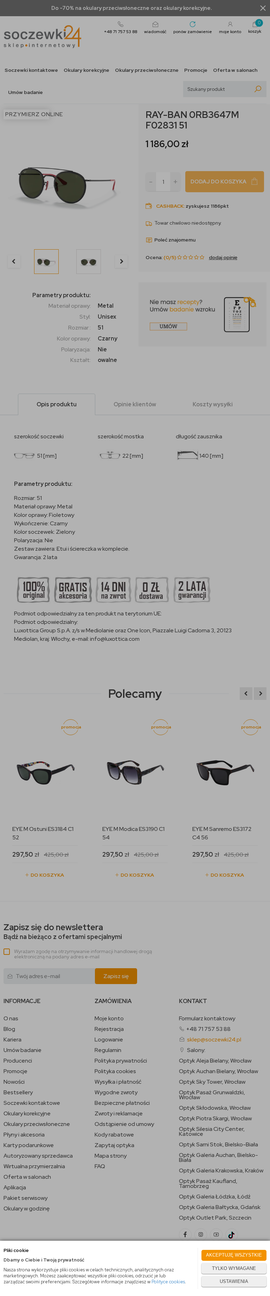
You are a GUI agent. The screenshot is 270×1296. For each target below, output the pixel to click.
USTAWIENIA (234, 1281)
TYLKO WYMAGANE (234, 1268)
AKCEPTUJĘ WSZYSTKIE (234, 1255)
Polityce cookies (168, 1282)
